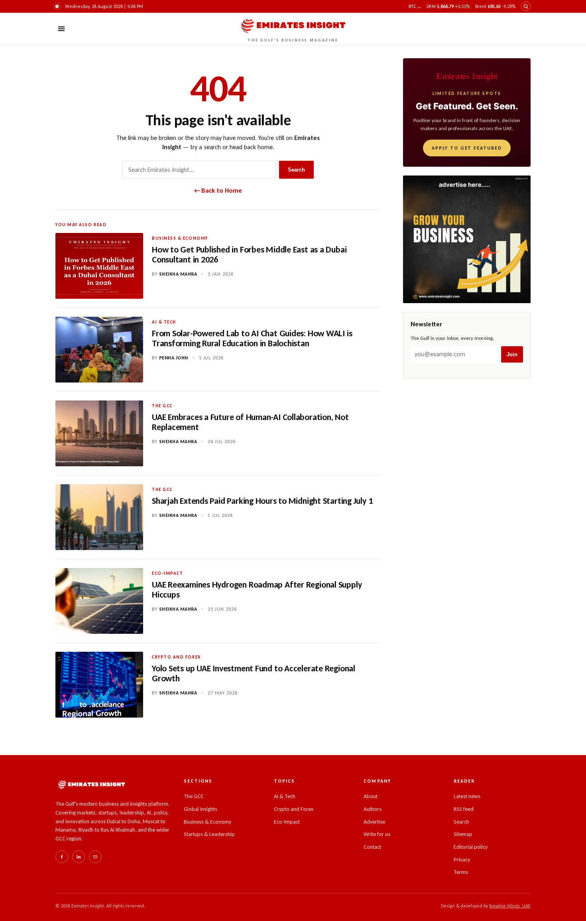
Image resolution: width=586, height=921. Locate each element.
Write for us (377, 834)
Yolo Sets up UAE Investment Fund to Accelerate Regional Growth (253, 673)
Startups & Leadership (209, 834)
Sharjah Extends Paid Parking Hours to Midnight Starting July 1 (262, 500)
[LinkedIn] (78, 856)
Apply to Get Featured (466, 148)
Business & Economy (207, 821)
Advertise (374, 821)
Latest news (467, 796)
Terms (461, 872)
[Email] (95, 856)
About (371, 796)
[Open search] (526, 6)
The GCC (194, 796)
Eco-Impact (287, 821)
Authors (372, 809)
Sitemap (463, 834)
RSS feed (464, 809)
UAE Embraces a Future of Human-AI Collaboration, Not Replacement (250, 422)
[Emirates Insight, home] (91, 784)
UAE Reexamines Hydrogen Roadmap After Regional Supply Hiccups (257, 589)
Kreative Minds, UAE (510, 906)
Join (512, 354)
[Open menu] (61, 28)
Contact (372, 847)
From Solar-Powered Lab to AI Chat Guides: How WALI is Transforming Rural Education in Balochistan (252, 338)
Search (296, 170)
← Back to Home (218, 190)
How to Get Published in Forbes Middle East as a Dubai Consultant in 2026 (249, 254)
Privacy (462, 859)
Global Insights (200, 809)
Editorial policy (471, 847)
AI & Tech (284, 796)
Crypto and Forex (293, 809)
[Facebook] (61, 856)
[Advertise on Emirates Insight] (467, 239)
